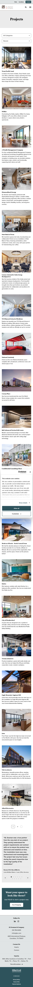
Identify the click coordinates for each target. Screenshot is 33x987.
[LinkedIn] (15, 921)
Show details (23, 503)
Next (21, 826)
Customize (15, 513)
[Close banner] (30, 472)
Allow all (16, 508)
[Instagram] (18, 921)
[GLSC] (7, 7)
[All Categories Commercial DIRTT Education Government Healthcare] (16, 35)
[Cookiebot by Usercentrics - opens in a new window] (19, 472)
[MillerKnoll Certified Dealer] (16, 970)
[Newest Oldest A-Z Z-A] (16, 41)
